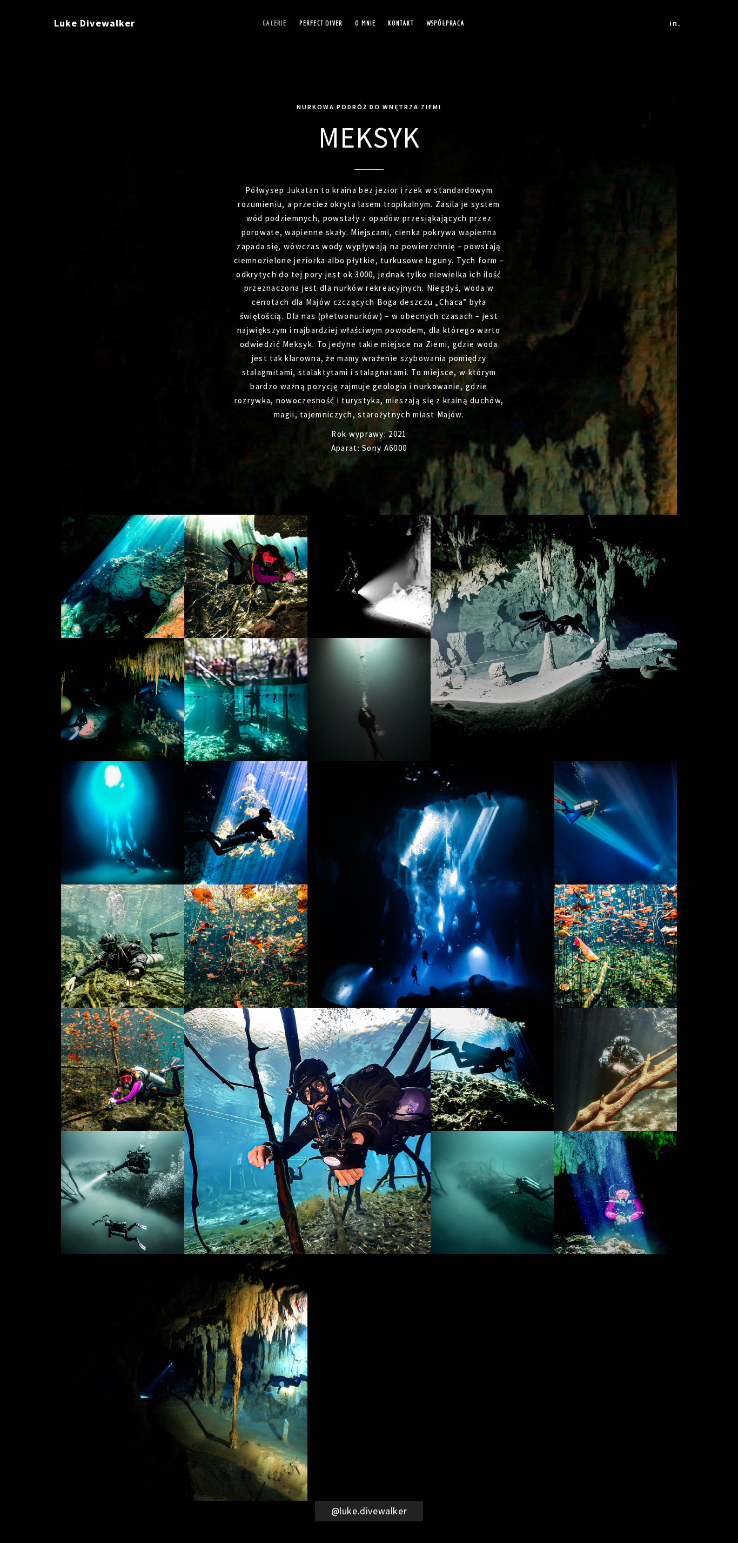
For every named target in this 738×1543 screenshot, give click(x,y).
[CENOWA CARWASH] (122, 1069)
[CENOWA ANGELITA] (122, 1192)
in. (675, 23)
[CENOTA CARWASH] (245, 946)
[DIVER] (369, 699)
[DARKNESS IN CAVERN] (369, 576)
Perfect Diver (321, 23)
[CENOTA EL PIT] (122, 822)
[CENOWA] (615, 1192)
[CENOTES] (492, 1069)
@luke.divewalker (369, 1511)
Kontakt (400, 23)
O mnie (365, 23)
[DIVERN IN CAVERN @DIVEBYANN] (245, 576)
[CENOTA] (554, 638)
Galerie (274, 23)
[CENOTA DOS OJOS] (245, 699)
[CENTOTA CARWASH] (122, 946)
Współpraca (445, 23)
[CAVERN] (122, 576)
